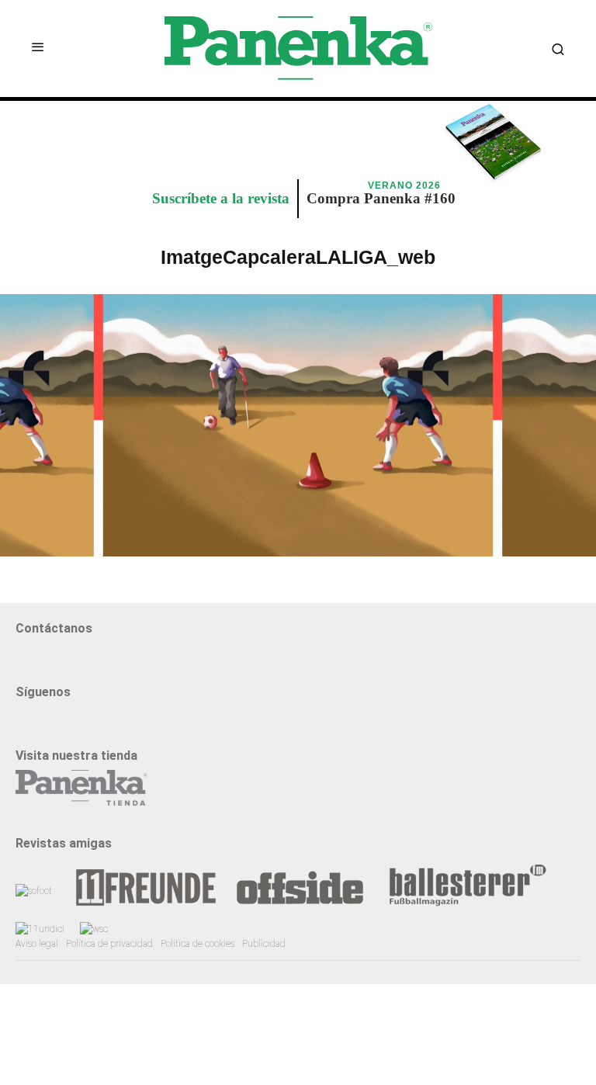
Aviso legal (37, 943)
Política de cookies (197, 943)
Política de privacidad (109, 943)
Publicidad (264, 943)
